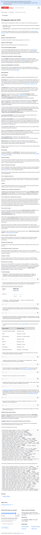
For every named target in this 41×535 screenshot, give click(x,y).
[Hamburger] (39, 8)
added (24, 58)
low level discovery (22, 95)
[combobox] (25, 8)
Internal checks (11, 232)
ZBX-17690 (16, 69)
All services (24, 528)
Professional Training (35, 526)
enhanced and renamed (32, 393)
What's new (5, 169)
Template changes (6, 496)
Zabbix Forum (34, 528)
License (22, 533)
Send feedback (5, 527)
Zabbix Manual (4, 12)
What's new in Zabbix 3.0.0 (30, 83)
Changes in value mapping (8, 389)
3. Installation (11, 12)
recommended (33, 49)
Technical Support (25, 526)
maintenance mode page (27, 369)
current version (27, 2)
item (13, 138)
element (23, 323)
